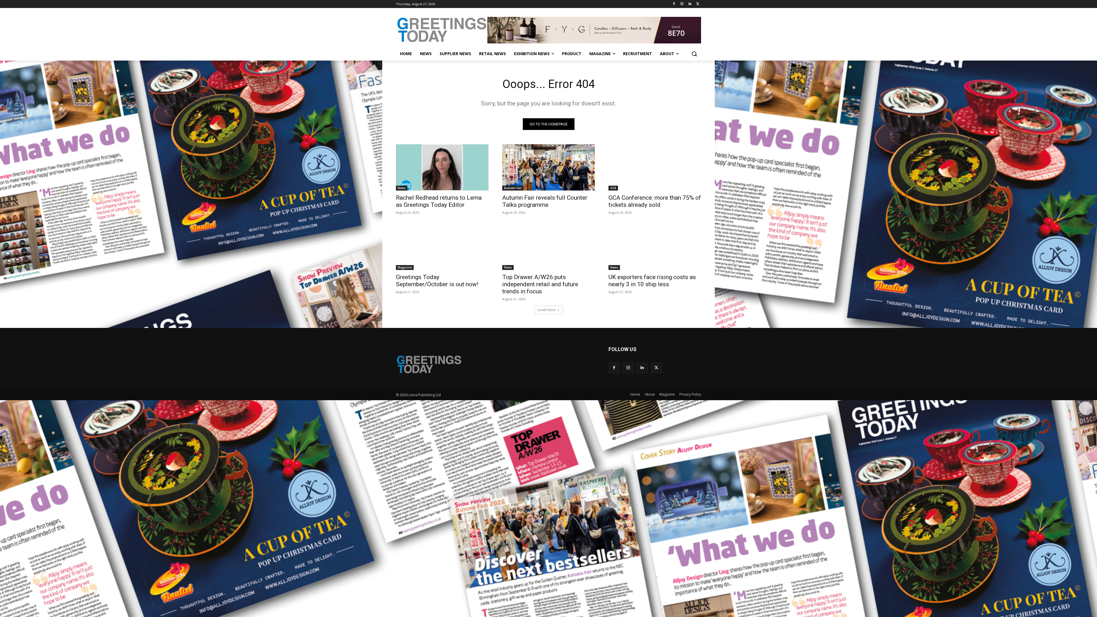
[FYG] (594, 30)
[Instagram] (682, 4)
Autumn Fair (513, 188)
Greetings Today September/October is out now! (437, 281)
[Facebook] (674, 4)
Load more (547, 309)
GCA (613, 188)
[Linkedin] (689, 4)
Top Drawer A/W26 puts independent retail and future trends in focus (540, 284)
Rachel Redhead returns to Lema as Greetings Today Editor (439, 201)
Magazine (405, 267)
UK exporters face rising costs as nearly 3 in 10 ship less (652, 281)
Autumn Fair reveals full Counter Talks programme (544, 201)
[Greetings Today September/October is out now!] (442, 247)
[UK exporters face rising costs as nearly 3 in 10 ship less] (654, 247)
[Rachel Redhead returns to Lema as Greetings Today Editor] (442, 167)
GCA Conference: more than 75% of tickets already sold (654, 201)
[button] (694, 54)
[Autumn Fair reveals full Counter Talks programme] (548, 167)
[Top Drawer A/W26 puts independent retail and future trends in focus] (548, 247)
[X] (697, 4)
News (402, 188)
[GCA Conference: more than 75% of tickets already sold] (654, 167)
